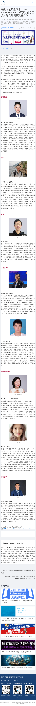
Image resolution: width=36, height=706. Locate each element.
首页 (2, 48)
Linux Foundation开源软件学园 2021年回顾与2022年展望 (18, 572)
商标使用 (22, 683)
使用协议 (3, 683)
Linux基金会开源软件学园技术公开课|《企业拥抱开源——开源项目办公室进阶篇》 (19, 577)
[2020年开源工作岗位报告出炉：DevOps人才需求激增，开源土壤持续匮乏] (18, 611)
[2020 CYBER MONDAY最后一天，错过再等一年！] (18, 645)
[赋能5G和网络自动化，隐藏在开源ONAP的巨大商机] (18, 660)
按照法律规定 (15, 683)
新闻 (7, 48)
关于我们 (3, 680)
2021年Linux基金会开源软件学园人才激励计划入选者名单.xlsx (17, 528)
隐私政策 (9, 683)
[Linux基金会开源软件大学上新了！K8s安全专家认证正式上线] (18, 594)
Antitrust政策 (29, 683)
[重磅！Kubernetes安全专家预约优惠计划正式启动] (18, 629)
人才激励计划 (5, 27)
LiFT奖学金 (12, 27)
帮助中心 (16, 680)
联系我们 (10, 680)
